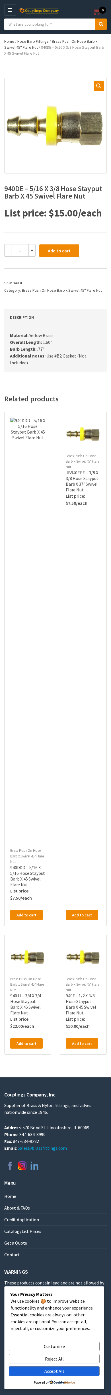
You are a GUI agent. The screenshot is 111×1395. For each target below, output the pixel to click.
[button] (99, 86)
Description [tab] (22, 317)
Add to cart (59, 251)
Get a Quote (15, 1243)
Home (9, 41)
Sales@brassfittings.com (42, 1148)
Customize (54, 1346)
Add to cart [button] (26, 915)
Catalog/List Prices (22, 1231)
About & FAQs (17, 1208)
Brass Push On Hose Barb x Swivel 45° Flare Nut (62, 290)
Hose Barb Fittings (33, 41)
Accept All (54, 1371)
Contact (12, 1254)
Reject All (54, 1359)
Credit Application (21, 1219)
